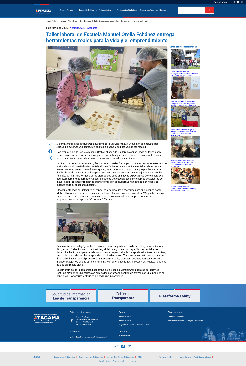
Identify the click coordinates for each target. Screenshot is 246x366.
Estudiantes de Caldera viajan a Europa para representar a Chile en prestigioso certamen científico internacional (183, 132)
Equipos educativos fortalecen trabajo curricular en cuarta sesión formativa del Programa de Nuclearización (183, 163)
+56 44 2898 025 (125, 321)
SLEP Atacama (88, 27)
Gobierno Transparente (176, 317)
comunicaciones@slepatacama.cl (94, 337)
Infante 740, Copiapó (84, 317)
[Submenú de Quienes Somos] (77, 10)
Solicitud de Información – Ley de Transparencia (186, 321)
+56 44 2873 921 (125, 317)
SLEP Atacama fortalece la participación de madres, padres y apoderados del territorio (183, 188)
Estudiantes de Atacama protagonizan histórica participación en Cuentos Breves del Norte (184, 74)
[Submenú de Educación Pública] (96, 10)
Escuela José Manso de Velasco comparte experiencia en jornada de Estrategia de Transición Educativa (184, 103)
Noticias (55, 21)
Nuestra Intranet (125, 335)
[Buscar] (209, 10)
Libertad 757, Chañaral (84, 322)
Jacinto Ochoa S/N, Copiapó (87, 319)
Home (48, 21)
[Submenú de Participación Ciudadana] (137, 10)
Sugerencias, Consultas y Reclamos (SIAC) (135, 325)
